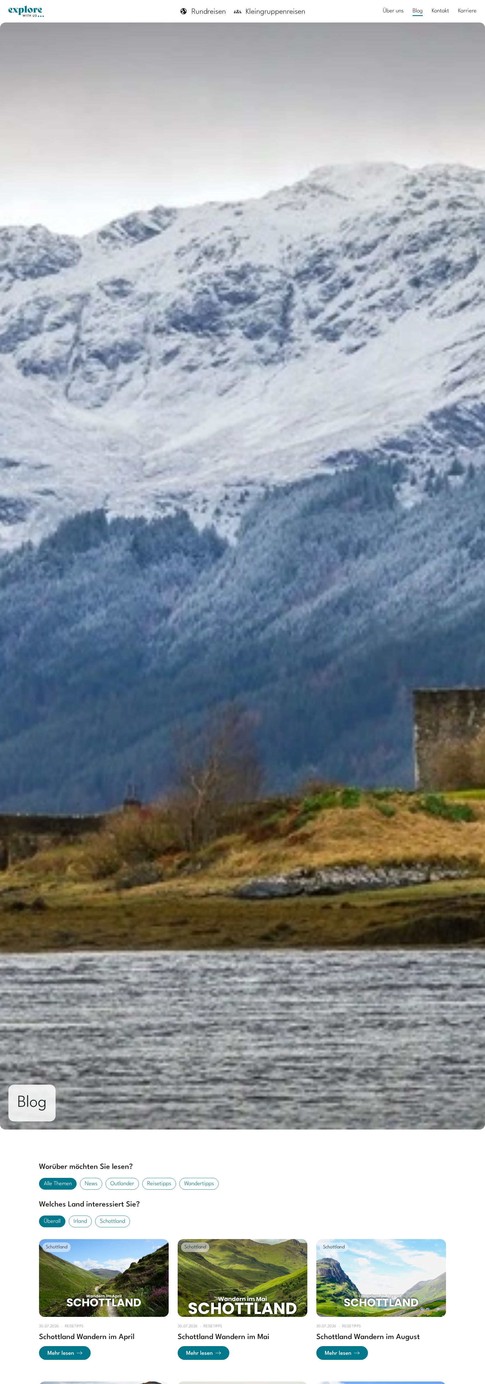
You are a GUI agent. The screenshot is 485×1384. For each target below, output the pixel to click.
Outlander (122, 1184)
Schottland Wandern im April (86, 1337)
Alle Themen (58, 1184)
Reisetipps (159, 1184)
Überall (52, 1221)
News (91, 1184)
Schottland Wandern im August (368, 1337)
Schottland (112, 1221)
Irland (80, 1221)
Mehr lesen (60, 1353)
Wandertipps (199, 1184)
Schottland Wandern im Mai (223, 1337)
